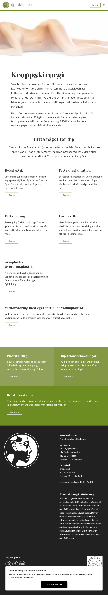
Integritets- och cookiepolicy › (21, 577)
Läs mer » (14, 376)
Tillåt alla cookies (54, 585)
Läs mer (11, 195)
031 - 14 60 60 (75, 459)
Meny (95, 5)
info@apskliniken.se (76, 439)
